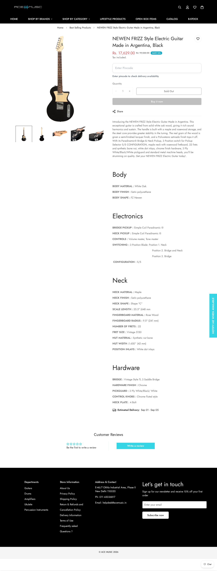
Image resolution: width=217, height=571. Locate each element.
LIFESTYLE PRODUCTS (112, 19)
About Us (65, 488)
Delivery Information (70, 515)
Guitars (28, 488)
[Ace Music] (28, 7)
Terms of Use (66, 520)
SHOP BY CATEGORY (74, 19)
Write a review (135, 446)
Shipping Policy (68, 499)
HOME (14, 19)
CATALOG (172, 19)
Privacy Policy (67, 493)
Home (60, 27)
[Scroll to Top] (210, 553)
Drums (27, 493)
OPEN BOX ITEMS (146, 19)
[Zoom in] (97, 41)
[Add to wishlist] (197, 38)
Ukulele (28, 504)
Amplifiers (29, 499)
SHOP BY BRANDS (39, 19)
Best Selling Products (80, 27)
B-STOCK (193, 19)
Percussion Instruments (36, 510)
